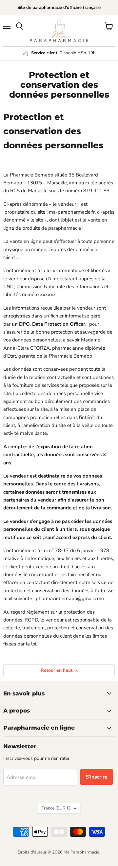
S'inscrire (97, 777)
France (56, 808)
